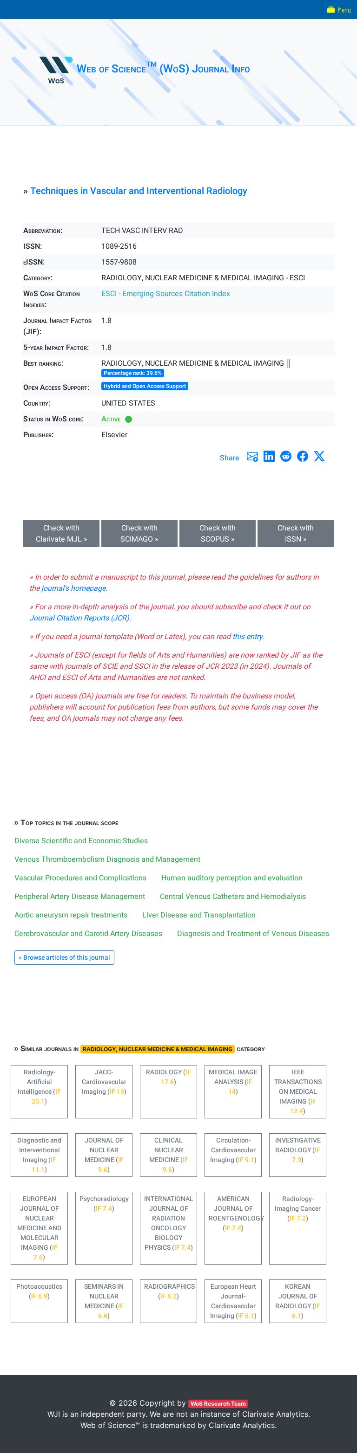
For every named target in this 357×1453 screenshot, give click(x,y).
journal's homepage (73, 588)
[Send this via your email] (252, 456)
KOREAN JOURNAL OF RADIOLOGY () (297, 1301)
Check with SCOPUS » (217, 534)
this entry (247, 636)
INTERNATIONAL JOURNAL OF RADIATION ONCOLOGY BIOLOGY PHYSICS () (168, 1223)
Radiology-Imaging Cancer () (298, 1208)
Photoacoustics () (39, 1291)
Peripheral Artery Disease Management (79, 896)
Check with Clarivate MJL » (61, 534)
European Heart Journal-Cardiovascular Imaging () (233, 1301)
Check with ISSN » (296, 534)
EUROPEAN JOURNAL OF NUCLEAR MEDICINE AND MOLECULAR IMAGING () (39, 1228)
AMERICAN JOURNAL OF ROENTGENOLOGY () (235, 1213)
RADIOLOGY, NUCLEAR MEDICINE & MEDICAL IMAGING (157, 1049)
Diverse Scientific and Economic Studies (81, 840)
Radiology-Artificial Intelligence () (39, 1086)
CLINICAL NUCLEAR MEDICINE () (168, 1155)
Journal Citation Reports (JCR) (79, 618)
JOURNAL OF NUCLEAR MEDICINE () (104, 1155)
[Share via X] (319, 456)
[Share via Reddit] (286, 456)
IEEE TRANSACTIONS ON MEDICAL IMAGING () (298, 1091)
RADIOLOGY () (168, 1077)
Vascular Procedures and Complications (80, 878)
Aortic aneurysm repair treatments (70, 915)
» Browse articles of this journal (64, 957)
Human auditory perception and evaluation (232, 878)
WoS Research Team (218, 1403)
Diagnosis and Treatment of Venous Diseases (253, 933)
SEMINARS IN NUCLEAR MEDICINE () (104, 1301)
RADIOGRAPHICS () (169, 1291)
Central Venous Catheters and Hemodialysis (233, 896)
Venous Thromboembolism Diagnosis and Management (107, 859)
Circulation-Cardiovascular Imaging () (233, 1150)
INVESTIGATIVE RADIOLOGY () (298, 1150)
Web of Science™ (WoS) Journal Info (163, 69)
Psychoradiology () (104, 1204)
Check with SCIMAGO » (139, 534)
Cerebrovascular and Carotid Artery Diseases (88, 933)
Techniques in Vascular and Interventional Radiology (138, 191)
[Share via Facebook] (302, 456)
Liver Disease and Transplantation (199, 915)
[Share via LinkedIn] (269, 456)
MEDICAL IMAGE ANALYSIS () (233, 1082)
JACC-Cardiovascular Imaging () (104, 1082)
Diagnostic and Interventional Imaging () (39, 1155)
